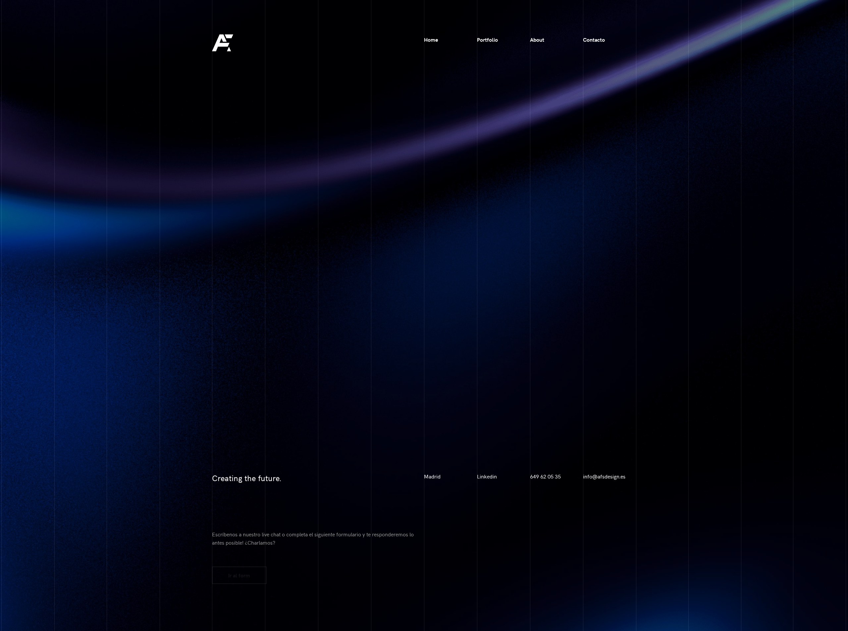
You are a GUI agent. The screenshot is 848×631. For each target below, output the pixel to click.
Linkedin (487, 476)
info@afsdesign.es (604, 476)
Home (431, 39)
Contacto (594, 39)
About (537, 39)
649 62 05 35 (545, 476)
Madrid (432, 476)
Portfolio (487, 39)
